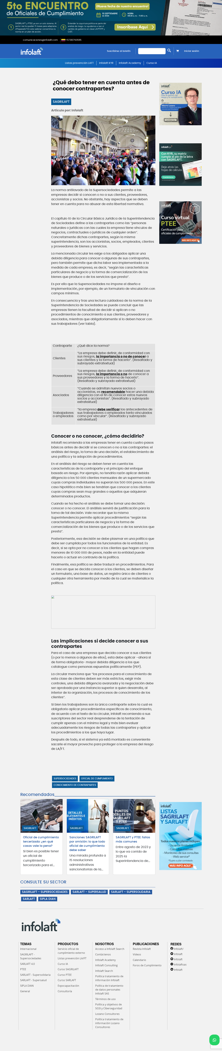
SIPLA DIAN (48, 899)
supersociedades (65, 778)
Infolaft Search (104, 971)
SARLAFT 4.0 (27, 964)
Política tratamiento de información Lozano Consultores (109, 1023)
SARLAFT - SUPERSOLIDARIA (130, 892)
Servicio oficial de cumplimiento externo (71, 951)
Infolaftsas (180, 964)
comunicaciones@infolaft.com (40, 40)
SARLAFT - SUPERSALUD (89, 892)
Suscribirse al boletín (119, 51)
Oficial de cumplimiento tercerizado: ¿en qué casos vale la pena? (41, 841)
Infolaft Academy (130, 63)
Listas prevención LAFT (79, 63)
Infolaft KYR (106, 63)
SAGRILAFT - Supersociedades (30, 956)
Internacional (28, 949)
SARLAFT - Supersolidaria (35, 975)
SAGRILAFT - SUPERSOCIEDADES (45, 892)
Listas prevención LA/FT (72, 958)
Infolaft (178, 954)
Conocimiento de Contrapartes (75, 785)
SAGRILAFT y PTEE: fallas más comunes (133, 839)
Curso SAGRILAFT (68, 969)
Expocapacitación (68, 985)
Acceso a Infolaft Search (109, 949)
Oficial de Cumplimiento (97, 778)
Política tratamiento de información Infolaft (109, 978)
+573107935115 (73, 40)
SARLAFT (29, 899)
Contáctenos (103, 954)
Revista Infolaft (142, 949)
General (25, 991)
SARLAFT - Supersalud (33, 980)
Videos (137, 954)
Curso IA (151, 63)
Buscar (169, 50)
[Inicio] (48, 51)
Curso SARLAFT (67, 980)
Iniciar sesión (191, 51)
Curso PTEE (65, 975)
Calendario (139, 960)
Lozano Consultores (107, 1014)
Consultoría (65, 991)
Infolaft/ (178, 949)
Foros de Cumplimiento (147, 965)
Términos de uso (105, 999)
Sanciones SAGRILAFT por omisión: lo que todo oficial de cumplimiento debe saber (87, 844)
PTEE (23, 969)
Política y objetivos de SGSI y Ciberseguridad (108, 1006)
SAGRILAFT (61, 101)
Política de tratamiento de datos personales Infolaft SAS (109, 989)
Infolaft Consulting (106, 965)
